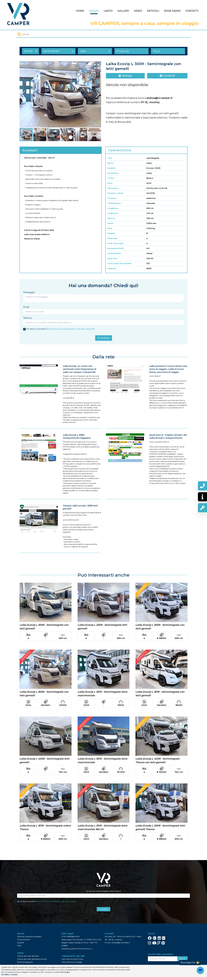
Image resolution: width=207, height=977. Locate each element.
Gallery (123, 10)
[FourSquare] (159, 943)
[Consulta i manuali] (202, 507)
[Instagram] (149, 943)
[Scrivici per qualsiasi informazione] (202, 496)
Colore (110, 178)
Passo (110, 223)
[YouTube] (154, 943)
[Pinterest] (163, 943)
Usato (108, 10)
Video (138, 10)
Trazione (111, 198)
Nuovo (94, 10)
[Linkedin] (159, 938)
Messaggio (29, 292)
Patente (111, 233)
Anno (110, 183)
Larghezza (112, 213)
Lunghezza (112, 208)
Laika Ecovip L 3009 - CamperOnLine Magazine (77, 436)
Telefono (27, 318)
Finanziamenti (23, 939)
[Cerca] (19, 34)
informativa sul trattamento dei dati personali (71, 329)
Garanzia (111, 268)
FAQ (19, 945)
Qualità (20, 942)
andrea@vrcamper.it (159, 98)
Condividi (169, 75)
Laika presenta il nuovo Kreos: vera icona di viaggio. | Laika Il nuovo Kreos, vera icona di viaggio (168, 369)
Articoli (153, 10)
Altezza (111, 218)
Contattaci (103, 338)
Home (80, 10)
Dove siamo (172, 10)
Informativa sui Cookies (72, 962)
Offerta (142, 589)
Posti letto (112, 238)
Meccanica (112, 188)
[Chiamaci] (202, 485)
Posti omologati (115, 243)
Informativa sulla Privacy (72, 959)
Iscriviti (182, 959)
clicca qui (65, 972)
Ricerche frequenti (25, 962)
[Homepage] (18, 14)
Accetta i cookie (9, 974)
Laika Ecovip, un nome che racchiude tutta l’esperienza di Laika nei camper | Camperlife (79, 369)
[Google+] (154, 938)
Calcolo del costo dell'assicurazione (32, 959)
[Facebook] (150, 938)
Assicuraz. (112, 258)
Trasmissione (114, 203)
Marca (110, 163)
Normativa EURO (115, 248)
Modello (111, 168)
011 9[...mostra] (150, 102)
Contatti (192, 10)
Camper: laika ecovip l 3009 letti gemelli (80, 507)
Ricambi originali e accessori (29, 936)
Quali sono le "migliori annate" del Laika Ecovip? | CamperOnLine (168, 436)
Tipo (109, 158)
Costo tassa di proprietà (119, 263)
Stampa (127, 75)
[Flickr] (163, 938)
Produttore (113, 173)
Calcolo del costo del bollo (28, 956)
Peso (109, 228)
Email (26, 307)
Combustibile (114, 253)
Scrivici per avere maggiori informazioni (103, 891)
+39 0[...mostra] (115, 939)
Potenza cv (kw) (115, 193)
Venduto (26, 656)
